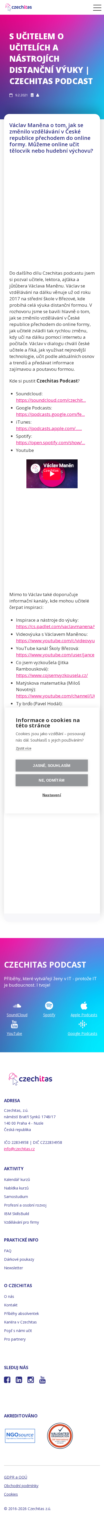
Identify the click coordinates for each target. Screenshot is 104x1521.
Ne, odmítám (52, 780)
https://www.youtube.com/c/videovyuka (58, 640)
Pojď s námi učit (18, 1330)
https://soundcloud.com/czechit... (51, 400)
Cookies (11, 1494)
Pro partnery (15, 1339)
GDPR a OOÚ (15, 1477)
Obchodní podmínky (21, 1485)
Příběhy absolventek (21, 1313)
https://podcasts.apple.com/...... (49, 428)
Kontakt (11, 1304)
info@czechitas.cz (19, 1148)
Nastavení (51, 795)
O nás (9, 1296)
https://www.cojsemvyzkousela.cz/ (52, 675)
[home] (45, 7)
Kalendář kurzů (17, 1179)
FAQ (7, 1250)
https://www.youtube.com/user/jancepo (58, 655)
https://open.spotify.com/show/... (50, 442)
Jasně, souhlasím (51, 766)
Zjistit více (23, 748)
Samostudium (16, 1196)
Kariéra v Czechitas (20, 1322)
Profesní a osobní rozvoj (25, 1205)
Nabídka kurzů (16, 1188)
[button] (95, 7)
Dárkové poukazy (19, 1259)
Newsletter (13, 1267)
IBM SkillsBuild (16, 1213)
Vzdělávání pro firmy (21, 1222)
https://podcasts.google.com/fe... (50, 414)
